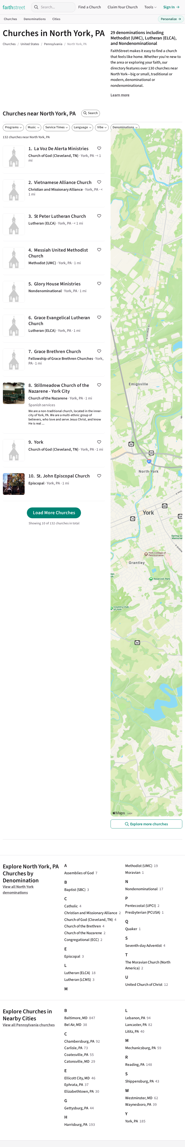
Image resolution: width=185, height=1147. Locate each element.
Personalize (171, 19)
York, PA (131, 1121)
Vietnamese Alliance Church (54, 190)
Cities (56, 19)
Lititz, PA (132, 1031)
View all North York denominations (18, 889)
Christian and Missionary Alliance (90, 913)
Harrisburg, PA (75, 1124)
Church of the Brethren (82, 926)
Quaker (131, 929)
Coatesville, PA (76, 1055)
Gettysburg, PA (76, 1108)
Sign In (169, 7)
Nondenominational (141, 889)
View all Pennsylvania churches (29, 1025)
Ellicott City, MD (77, 1078)
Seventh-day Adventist (143, 945)
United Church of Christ (143, 984)
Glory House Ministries (54, 292)
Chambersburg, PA (79, 1041)
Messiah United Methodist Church (54, 258)
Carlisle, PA (73, 1048)
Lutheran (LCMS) (77, 979)
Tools (148, 7)
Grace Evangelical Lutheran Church (54, 325)
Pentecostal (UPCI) (140, 905)
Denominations (35, 19)
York (54, 450)
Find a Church (89, 7)
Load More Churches (54, 512)
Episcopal (72, 956)
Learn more (120, 95)
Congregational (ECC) (81, 940)
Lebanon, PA (135, 1018)
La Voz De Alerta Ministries (54, 156)
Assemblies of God (79, 873)
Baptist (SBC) (75, 889)
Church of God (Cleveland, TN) (88, 919)
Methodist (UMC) (138, 866)
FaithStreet (14, 7)
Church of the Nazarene (83, 933)
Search (93, 113)
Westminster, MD (139, 1098)
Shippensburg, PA (139, 1081)
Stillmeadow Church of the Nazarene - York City (54, 404)
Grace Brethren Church (54, 359)
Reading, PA (134, 1064)
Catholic (71, 906)
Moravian (132, 872)
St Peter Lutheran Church (54, 224)
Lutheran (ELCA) (77, 973)
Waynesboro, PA (138, 1104)
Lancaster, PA (136, 1025)
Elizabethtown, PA (79, 1091)
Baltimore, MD (76, 1018)
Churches (10, 19)
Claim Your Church (123, 7)
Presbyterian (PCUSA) (142, 912)
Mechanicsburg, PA (140, 1048)
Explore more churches (149, 824)
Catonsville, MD (77, 1061)
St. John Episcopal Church (54, 484)
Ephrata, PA (73, 1084)
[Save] (99, 148)
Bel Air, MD (72, 1025)
